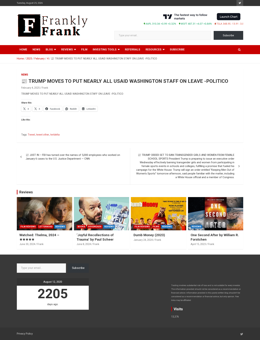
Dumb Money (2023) (149, 235)
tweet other (42, 134)
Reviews (67, 49)
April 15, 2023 (198, 244)
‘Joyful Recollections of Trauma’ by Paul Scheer (95, 237)
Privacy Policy (25, 333)
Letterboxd (45, 226)
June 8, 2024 (84, 244)
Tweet (31, 134)
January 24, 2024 (143, 239)
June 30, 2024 (27, 244)
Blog (49, 49)
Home (23, 49)
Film (84, 49)
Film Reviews (28, 226)
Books (81, 226)
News (36, 49)
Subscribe (228, 35)
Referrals (132, 49)
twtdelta (55, 134)
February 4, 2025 (30, 87)
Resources (153, 49)
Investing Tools (105, 49)
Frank (45, 87)
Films (156, 226)
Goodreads (94, 226)
